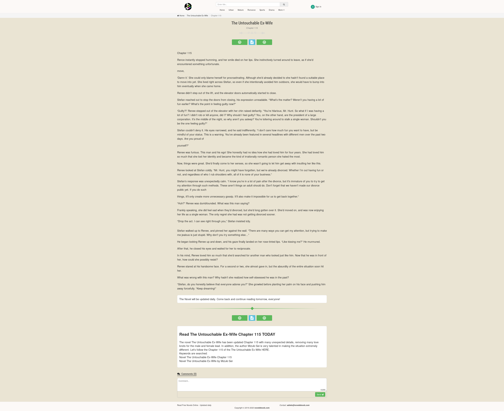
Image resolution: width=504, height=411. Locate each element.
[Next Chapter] (264, 42)
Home (222, 10)
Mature (241, 10)
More (280, 10)
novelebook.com (261, 407)
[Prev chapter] (239, 42)
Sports (262, 10)
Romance (252, 10)
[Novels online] (188, 6)
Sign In (318, 6)
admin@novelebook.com (298, 405)
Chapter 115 (216, 15)
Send (319, 394)
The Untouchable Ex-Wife (198, 15)
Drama (271, 10)
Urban (231, 10)
